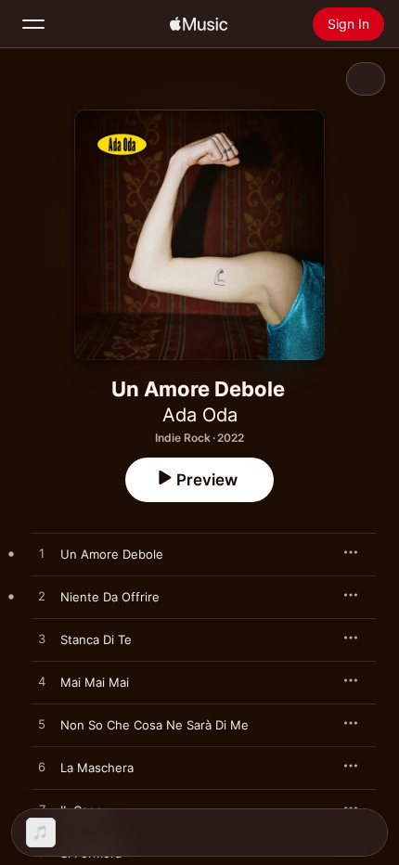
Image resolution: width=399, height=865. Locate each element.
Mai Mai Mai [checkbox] (94, 682)
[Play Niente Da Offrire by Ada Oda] (41, 596)
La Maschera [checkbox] (97, 767)
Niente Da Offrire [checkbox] (110, 596)
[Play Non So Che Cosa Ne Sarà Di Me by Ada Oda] (41, 725)
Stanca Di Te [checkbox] (96, 639)
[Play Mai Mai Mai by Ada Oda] (41, 682)
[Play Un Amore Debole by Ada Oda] (41, 554)
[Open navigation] (33, 24)
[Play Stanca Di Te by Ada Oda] (41, 639)
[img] (198, 24)
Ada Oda (200, 415)
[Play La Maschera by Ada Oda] (41, 767)
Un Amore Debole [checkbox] (111, 554)
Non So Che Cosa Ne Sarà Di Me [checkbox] (154, 724)
